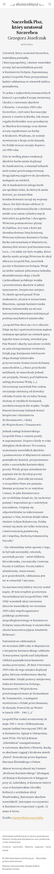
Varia (48, 846)
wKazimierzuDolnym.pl (21, 858)
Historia (27, 44)
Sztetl (5, 850)
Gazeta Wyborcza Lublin (27, 818)
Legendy (39, 846)
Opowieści (18, 846)
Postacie (6, 846)
